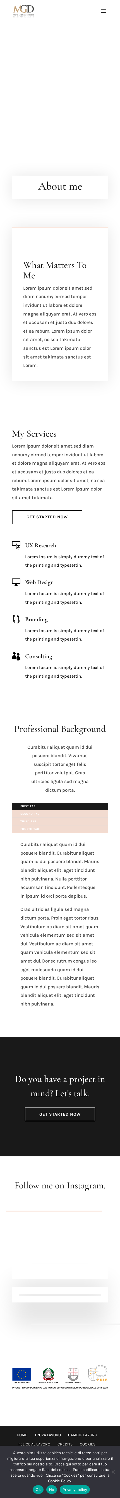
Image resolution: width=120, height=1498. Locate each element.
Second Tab (30, 814)
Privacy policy (75, 1489)
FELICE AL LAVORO (34, 1444)
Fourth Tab (29, 829)
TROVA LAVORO (48, 1435)
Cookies (87, 1444)
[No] (113, 1472)
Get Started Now (47, 516)
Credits (65, 1444)
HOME (22, 1435)
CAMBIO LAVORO (82, 1435)
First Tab (27, 806)
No (51, 1489)
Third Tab (28, 821)
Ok (38, 1489)
